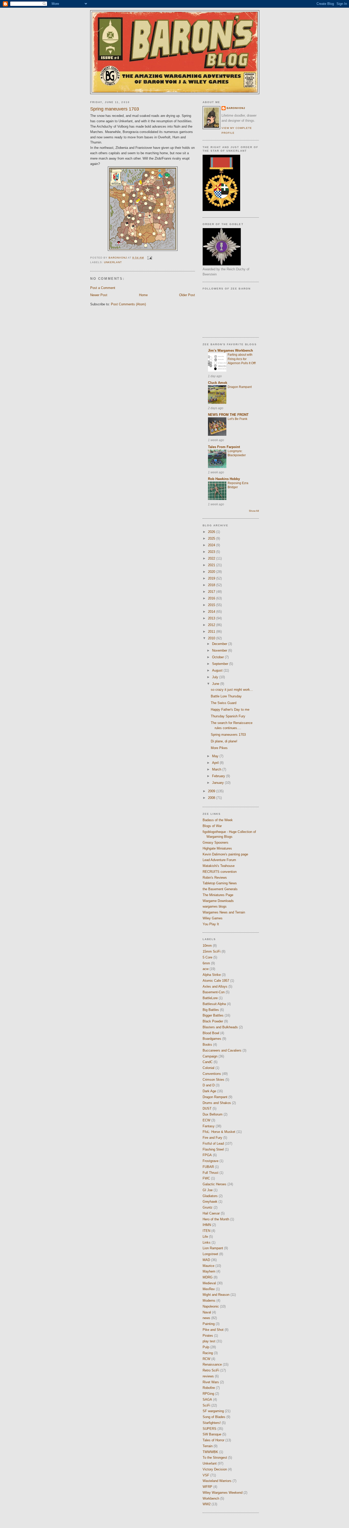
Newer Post (98, 295)
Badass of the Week (218, 820)
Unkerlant (113, 262)
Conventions (212, 1074)
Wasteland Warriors (217, 1481)
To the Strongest (215, 1457)
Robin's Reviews (215, 877)
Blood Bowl (211, 1033)
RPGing (208, 1394)
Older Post (187, 295)
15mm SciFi (211, 951)
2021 (212, 565)
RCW (206, 1359)
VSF (206, 1475)
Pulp (206, 1347)
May (215, 756)
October (218, 657)
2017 (212, 592)
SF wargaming (213, 1411)
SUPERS (209, 1429)
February (219, 776)
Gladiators (210, 1196)
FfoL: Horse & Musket (219, 1132)
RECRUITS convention (220, 872)
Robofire (209, 1388)
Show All (254, 510)
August (218, 670)
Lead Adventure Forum (219, 860)
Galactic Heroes (214, 1184)
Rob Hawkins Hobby (224, 479)
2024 (212, 545)
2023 (212, 552)
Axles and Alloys (215, 986)
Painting (209, 1324)
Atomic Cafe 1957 (216, 981)
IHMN (207, 1225)
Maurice (208, 1266)
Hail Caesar (211, 1213)
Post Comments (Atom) (128, 304)
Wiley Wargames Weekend (222, 1492)
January (218, 783)
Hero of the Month (216, 1219)
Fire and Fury (212, 1138)
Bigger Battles (213, 1015)
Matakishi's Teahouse (219, 866)
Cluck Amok (217, 383)
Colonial (208, 1068)
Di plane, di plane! (224, 741)
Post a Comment (102, 288)
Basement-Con (214, 992)
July (215, 677)
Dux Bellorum (213, 1114)
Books (207, 1044)
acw (205, 969)
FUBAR (208, 1167)
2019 (212, 578)
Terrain (208, 1446)
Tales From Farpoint (224, 447)
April (216, 763)
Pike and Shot (213, 1330)
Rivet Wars (211, 1382)
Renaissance (212, 1364)
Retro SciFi (211, 1370)
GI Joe (208, 1190)
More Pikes (219, 748)
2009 (212, 791)
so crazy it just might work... (232, 689)
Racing (208, 1353)
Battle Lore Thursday (226, 696)
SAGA (207, 1399)
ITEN (206, 1231)
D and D (209, 1085)
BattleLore (210, 998)
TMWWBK (210, 1452)
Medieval (209, 1283)
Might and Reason (216, 1295)
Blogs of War (212, 826)
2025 (212, 538)
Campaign (210, 1056)
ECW (206, 1120)
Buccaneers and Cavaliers (222, 1050)
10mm (207, 945)
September (220, 664)
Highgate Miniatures (217, 848)
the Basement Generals (220, 889)
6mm (206, 963)
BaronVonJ (236, 108)
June (216, 684)
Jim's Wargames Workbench (230, 350)
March (217, 769)
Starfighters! (212, 1423)
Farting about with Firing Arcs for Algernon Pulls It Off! (242, 359)
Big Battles (211, 1010)
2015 (212, 605)
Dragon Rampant (240, 387)
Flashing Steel (213, 1149)
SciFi (206, 1405)
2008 (212, 798)
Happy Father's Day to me (230, 709)
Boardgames (212, 1039)
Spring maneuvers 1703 (228, 735)
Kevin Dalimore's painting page (225, 854)
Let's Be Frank (237, 419)
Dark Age (209, 1091)
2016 (212, 598)
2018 (212, 585)
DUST (207, 1108)
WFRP (207, 1487)
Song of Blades (214, 1417)
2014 (212, 612)
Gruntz (208, 1207)
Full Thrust (210, 1173)
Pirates (208, 1335)
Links (207, 1242)
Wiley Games (213, 918)
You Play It (211, 924)
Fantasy (209, 1126)
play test (209, 1341)
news (206, 1318)
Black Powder (213, 1021)
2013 (212, 618)
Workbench (211, 1498)
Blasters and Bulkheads (220, 1027)
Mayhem (209, 1271)
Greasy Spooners (215, 842)
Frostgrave (210, 1161)
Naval (207, 1312)
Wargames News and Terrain (224, 912)
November (220, 650)
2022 (212, 558)
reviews (208, 1376)
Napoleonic (211, 1306)
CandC (208, 1062)
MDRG (208, 1277)
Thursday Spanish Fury (228, 716)
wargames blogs (215, 906)
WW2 (207, 1504)
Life (205, 1237)
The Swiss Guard (223, 703)
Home (143, 295)
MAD (206, 1260)
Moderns (209, 1300)
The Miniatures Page (218, 895)
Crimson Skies (213, 1079)
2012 (212, 625)
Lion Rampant (213, 1248)
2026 (212, 532)
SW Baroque (212, 1434)
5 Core (207, 957)
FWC (206, 1178)
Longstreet (210, 1254)
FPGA (207, 1155)
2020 (212, 572)
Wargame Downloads (218, 901)
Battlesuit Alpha (214, 1004)
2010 (212, 638)
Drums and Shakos (217, 1103)
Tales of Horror (213, 1440)
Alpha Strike (212, 975)
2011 (212, 631)
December (220, 644)
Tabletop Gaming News (220, 883)
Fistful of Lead (213, 1143)
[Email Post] (149, 257)
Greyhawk (210, 1201)
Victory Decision (215, 1469)
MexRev (209, 1289)
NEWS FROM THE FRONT (228, 415)
